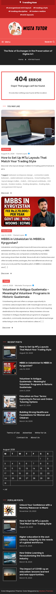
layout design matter (10, 181)
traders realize (38, 11)
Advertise (27, 432)
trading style (41, 8)
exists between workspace (21, 178)
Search (48, 42)
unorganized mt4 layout (19, 8)
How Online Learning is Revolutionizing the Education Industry (36, 556)
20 (27, 473)
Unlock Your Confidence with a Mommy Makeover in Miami (36, 506)
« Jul (5, 489)
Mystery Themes (46, 591)
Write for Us (40, 432)
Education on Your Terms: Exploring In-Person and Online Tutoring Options (36, 399)
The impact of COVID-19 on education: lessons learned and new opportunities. (34, 572)
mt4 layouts (28, 15)
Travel (6, 281)
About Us (35, 437)
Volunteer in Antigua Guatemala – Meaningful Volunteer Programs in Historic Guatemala (26, 293)
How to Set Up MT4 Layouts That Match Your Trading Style (35, 348)
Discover (5, 193)
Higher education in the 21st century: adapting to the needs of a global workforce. (36, 540)
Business (6, 149)
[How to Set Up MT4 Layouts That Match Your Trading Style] (10, 352)
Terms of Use (13, 432)
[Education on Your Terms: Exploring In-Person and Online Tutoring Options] (10, 401)
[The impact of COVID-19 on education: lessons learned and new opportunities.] (10, 574)
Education (6, 231)
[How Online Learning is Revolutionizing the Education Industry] (10, 558)
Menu (7, 42)
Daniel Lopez (22, 153)
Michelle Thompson (23, 285)
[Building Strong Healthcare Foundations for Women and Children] (10, 417)
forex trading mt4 (42, 178)
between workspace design (21, 175)
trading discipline (18, 11)
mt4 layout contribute (37, 181)
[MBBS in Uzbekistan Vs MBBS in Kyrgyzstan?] (10, 368)
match (23, 181)
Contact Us (22, 437)
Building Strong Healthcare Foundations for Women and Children (35, 415)
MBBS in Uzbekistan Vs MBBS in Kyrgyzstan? (36, 364)
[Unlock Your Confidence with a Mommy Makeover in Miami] (10, 510)
